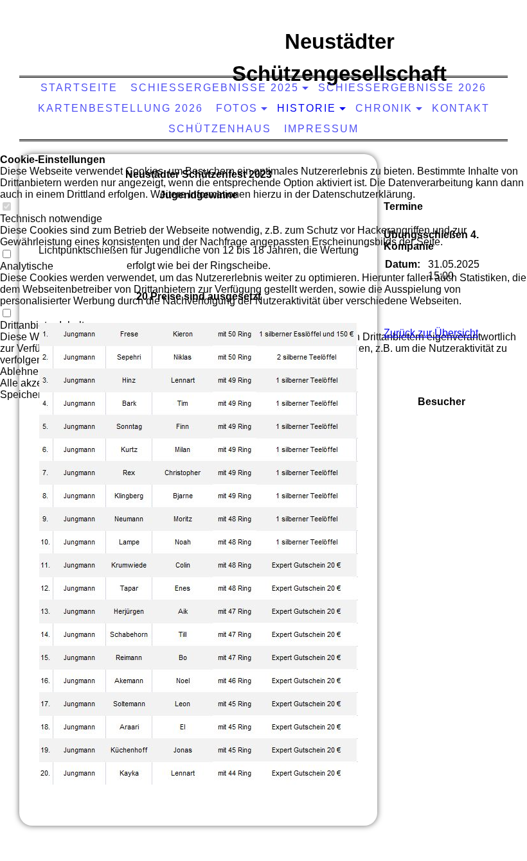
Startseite (79, 87)
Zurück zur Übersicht (431, 332)
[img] (116, 54)
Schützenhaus (219, 128)
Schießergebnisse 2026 (402, 87)
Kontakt (461, 108)
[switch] (6, 207)
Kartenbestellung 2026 (120, 108)
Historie (306, 108)
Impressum (321, 128)
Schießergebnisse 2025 (214, 87)
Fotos (237, 108)
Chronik (384, 108)
